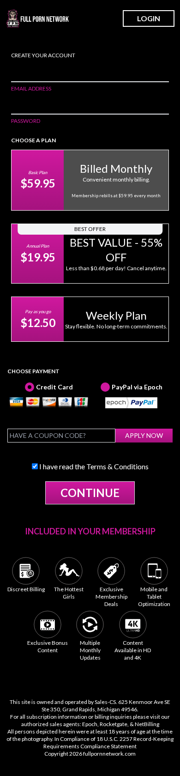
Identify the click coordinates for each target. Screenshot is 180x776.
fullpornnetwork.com (109, 753)
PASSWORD (25, 120)
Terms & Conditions (117, 466)
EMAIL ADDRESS (31, 88)
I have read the (93, 466)
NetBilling (147, 724)
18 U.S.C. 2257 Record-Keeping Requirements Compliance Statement (108, 742)
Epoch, (90, 724)
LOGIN (148, 18)
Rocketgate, (114, 724)
